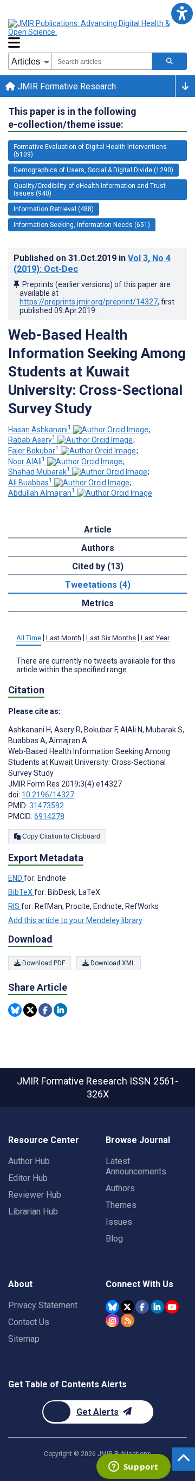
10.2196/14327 (48, 794)
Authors (120, 1188)
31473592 (46, 805)
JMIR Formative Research (65, 86)
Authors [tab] (97, 548)
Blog (114, 1238)
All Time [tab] (28, 638)
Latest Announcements (136, 1166)
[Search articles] (169, 61)
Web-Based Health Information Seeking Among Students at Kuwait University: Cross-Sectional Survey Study (97, 372)
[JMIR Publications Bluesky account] (112, 1307)
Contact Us (28, 1322)
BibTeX (21, 892)
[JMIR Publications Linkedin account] (157, 1307)
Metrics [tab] (98, 603)
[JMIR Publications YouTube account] (172, 1307)
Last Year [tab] (155, 638)
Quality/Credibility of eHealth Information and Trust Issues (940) (90, 189)
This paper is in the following (72, 118)
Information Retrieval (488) (54, 209)
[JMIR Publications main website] (97, 27)
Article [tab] (98, 529)
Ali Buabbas (30, 482)
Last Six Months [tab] (111, 638)
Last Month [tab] (63, 638)
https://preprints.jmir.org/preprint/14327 (89, 301)
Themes (121, 1205)
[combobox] (101, 61)
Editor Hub (28, 1178)
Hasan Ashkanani (40, 429)
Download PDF (43, 963)
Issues (119, 1222)
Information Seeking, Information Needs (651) (82, 225)
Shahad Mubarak (39, 471)
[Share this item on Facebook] (45, 1010)
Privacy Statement (42, 1305)
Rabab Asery (32, 440)
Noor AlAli (27, 461)
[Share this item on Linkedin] (60, 1010)
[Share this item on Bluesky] (15, 1010)
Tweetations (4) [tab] (98, 585)
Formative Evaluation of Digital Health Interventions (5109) (90, 150)
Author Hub (29, 1161)
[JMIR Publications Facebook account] (142, 1307)
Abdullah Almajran (41, 493)
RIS (14, 906)
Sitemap (24, 1339)
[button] (182, 13)
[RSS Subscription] (127, 1320)
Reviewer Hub (34, 1195)
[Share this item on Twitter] (30, 1010)
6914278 (49, 816)
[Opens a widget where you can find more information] (133, 1467)
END (16, 878)
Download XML (112, 963)
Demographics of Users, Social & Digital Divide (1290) (93, 170)
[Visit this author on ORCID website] (110, 429)
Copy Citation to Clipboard (60, 836)
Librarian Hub (33, 1211)
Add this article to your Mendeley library (75, 920)
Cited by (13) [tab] (97, 566)
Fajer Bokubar (33, 450)
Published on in (92, 263)
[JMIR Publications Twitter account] (127, 1307)
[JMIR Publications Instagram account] (112, 1320)
